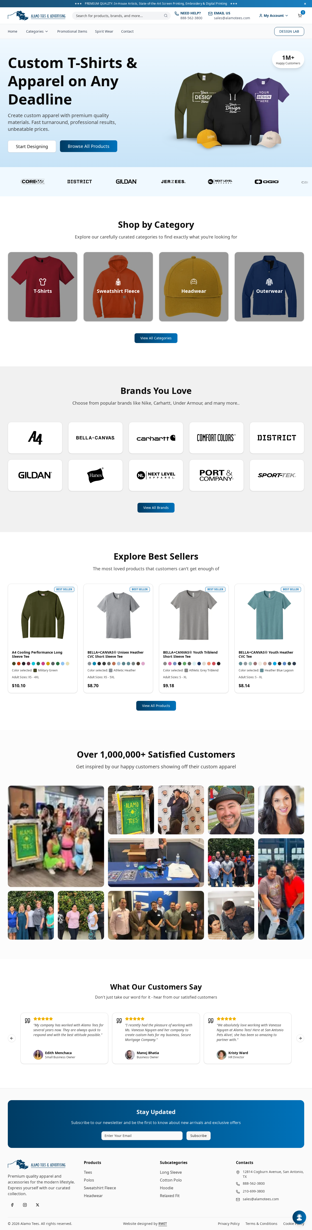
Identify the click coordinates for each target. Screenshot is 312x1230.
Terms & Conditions (261, 1223)
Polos (89, 1180)
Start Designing (32, 146)
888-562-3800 (254, 1183)
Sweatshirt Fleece (100, 1188)
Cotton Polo (171, 1180)
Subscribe (198, 1135)
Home (12, 31)
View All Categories (156, 338)
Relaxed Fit (170, 1195)
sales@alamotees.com (261, 1199)
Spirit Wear (104, 31)
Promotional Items (72, 31)
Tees (88, 1172)
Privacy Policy (229, 1223)
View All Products (156, 705)
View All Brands (156, 507)
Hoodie (166, 1188)
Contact (127, 31)
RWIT (162, 1223)
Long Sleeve (171, 1172)
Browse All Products (88, 146)
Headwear (93, 1195)
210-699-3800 (254, 1191)
